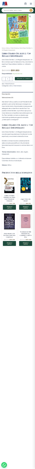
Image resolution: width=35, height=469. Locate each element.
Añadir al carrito (24, 78)
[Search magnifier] (30, 10)
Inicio (3, 48)
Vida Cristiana (15, 48)
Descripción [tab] (6, 94)
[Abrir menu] (31, 4)
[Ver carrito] (25, 4)
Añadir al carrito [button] (9, 207)
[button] (30, 16)
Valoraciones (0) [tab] (7, 97)
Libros (8, 48)
